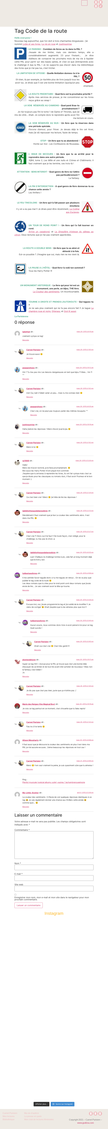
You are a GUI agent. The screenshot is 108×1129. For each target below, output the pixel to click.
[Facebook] (101, 2)
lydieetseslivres (29, 573)
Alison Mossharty (30, 740)
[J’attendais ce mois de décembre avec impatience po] (11, 956)
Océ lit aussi (70, 311)
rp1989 (25, 461)
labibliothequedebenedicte (35, 511)
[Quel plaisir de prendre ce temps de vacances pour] (97, 954)
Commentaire (22, 830)
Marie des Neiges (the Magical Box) (38, 704)
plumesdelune (29, 660)
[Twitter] (96, 6)
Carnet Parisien (33, 350)
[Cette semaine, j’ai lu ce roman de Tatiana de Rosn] (33, 972)
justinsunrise (28, 424)
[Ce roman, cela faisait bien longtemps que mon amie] (54, 1005)
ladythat (26, 332)
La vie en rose (48, 44)
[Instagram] (96, 2)
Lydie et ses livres (31, 44)
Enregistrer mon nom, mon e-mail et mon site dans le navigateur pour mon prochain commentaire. (51, 898)
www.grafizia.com (85, 1123)
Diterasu (56, 311)
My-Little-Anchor (30, 793)
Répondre (25, 340)
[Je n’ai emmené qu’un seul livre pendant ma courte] (75, 1010)
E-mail (18, 874)
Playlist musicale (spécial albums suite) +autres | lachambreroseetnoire (53, 782)
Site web (18, 884)
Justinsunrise (65, 44)
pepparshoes (28, 368)
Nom (17, 863)
